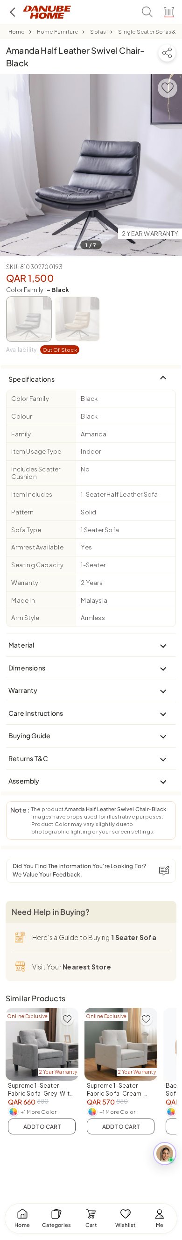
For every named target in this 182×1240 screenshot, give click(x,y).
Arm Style (25, 617)
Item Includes (31, 494)
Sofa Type (26, 530)
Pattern (22, 512)
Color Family (37, 289)
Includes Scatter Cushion (35, 472)
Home (16, 32)
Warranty (24, 582)
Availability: (41, 349)
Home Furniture (57, 32)
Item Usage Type (36, 451)
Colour (21, 416)
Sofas (98, 32)
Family (21, 434)
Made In (23, 600)
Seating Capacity (37, 565)
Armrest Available (37, 547)
